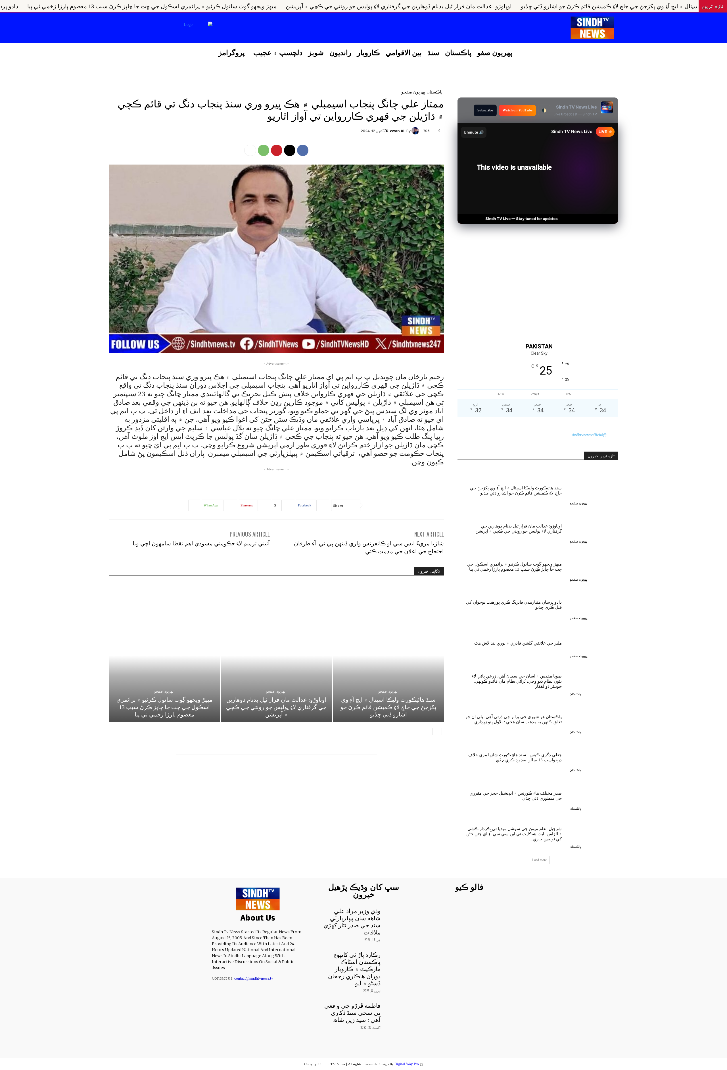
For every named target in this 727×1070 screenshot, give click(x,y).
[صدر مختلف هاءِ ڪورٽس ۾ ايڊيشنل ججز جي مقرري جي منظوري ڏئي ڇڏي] (594, 794)
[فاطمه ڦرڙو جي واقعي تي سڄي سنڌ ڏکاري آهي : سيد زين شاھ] (396, 1010)
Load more (539, 860)
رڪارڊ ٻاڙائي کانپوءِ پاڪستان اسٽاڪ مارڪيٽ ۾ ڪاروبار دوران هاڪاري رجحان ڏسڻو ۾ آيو (354, 969)
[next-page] (429, 731)
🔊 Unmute (474, 132)
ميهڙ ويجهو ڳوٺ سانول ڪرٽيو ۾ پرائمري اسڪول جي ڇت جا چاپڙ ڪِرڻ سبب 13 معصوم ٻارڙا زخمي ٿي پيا (296, 6)
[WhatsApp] (263, 150)
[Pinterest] (276, 150)
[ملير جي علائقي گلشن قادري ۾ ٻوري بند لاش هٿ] (594, 642)
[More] (250, 150)
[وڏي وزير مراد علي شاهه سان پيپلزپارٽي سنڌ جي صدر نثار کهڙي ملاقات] (396, 915)
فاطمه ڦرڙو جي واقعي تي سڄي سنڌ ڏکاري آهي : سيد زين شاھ (352, 1012)
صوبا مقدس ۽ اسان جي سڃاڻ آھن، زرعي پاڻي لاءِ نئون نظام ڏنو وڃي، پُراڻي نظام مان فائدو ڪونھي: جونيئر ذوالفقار (517, 681)
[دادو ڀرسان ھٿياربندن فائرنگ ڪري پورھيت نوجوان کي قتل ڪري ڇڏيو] (594, 603)
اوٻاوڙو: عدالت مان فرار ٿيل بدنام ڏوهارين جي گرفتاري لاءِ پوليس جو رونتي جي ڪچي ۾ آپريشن (543, 6)
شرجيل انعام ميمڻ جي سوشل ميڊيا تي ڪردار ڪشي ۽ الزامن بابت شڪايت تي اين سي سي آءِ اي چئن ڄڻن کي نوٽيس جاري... (514, 833)
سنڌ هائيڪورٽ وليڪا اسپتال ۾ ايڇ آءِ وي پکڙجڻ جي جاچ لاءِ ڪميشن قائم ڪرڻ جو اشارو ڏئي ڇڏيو (388, 707)
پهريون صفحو (413, 92)
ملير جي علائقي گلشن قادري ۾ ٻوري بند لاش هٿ (518, 643)
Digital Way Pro (406, 1064)
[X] (234, 28)
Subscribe (485, 110)
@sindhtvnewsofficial (589, 435)
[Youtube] (219, 28)
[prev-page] (438, 731)
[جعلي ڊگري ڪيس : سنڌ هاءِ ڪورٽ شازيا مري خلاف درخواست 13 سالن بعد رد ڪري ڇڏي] (594, 756)
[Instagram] (248, 28)
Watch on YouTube (517, 110)
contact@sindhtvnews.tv (253, 978)
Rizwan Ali (396, 131)
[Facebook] (262, 28)
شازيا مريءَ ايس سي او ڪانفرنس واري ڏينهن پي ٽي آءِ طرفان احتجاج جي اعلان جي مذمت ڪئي (369, 547)
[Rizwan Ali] (416, 130)
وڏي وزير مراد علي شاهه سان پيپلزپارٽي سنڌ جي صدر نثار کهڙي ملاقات (352, 922)
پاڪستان (434, 92)
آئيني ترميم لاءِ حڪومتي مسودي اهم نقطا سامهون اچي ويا (201, 543)
